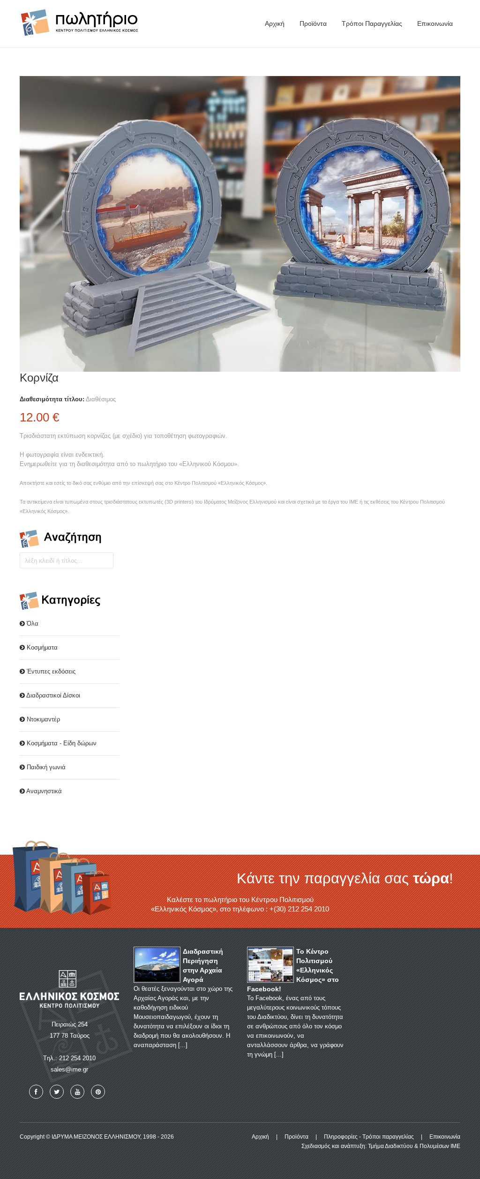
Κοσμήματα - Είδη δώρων (61, 743)
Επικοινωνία (435, 23)
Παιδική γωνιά (45, 767)
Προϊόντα (313, 23)
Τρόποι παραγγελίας (372, 23)
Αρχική (275, 23)
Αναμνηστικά (43, 791)
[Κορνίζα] (240, 223)
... (183, 1045)
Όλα (31, 623)
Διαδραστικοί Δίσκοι (52, 695)
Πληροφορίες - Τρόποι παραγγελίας (369, 1136)
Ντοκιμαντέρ (42, 719)
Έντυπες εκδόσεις (50, 671)
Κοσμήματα (41, 647)
